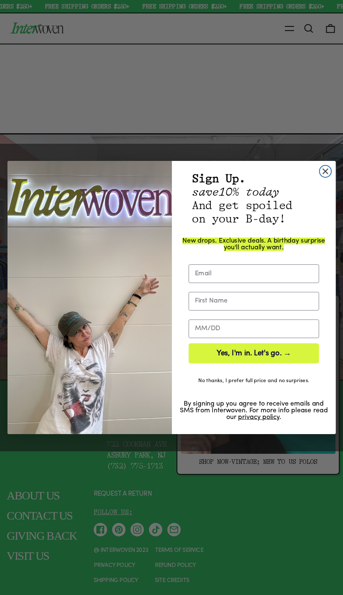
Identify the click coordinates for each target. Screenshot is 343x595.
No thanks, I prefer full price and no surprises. (253, 380)
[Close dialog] (325, 171)
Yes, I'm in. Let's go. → (253, 353)
